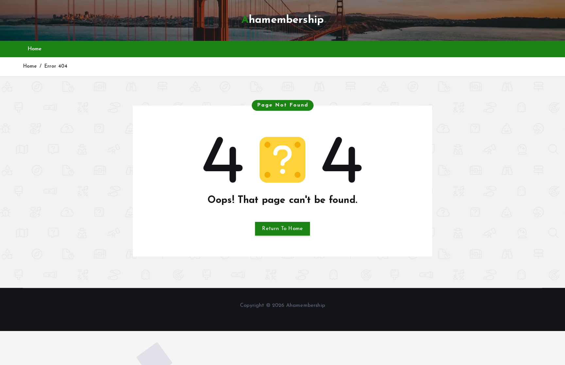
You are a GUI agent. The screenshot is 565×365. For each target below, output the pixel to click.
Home (34, 49)
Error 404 (55, 66)
